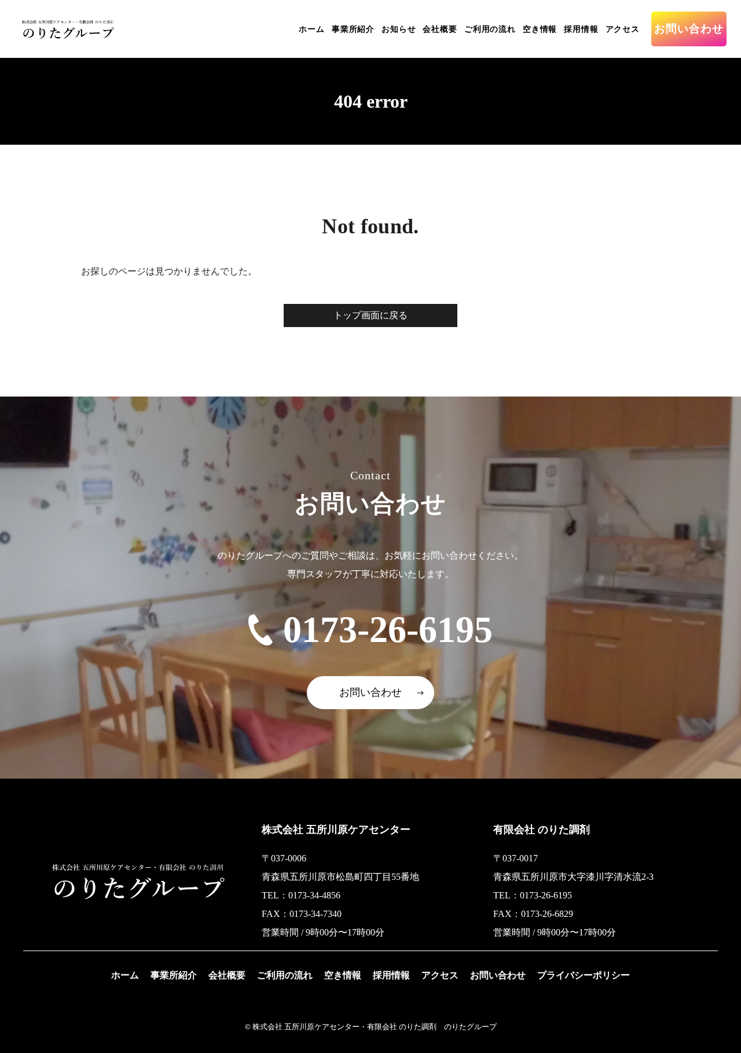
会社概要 (440, 29)
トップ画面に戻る (370, 315)
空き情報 (540, 29)
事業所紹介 (353, 29)
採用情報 (581, 29)
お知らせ (398, 29)
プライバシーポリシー (583, 975)
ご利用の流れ (490, 29)
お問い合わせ (689, 29)
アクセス (623, 29)
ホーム (312, 29)
